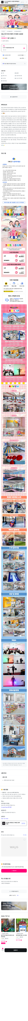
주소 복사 (24, 835)
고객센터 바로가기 (15, 891)
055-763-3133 (4, 818)
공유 (22, 6)
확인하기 (15, 870)
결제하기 (16, 950)
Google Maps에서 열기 (6, 807)
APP (22, 2)
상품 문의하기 (15, 97)
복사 (17, 895)
